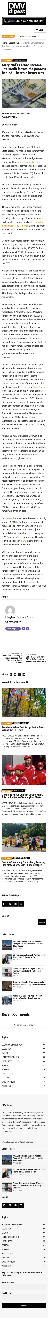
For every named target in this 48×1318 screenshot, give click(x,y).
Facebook (4, 904)
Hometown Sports (10, 1057)
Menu (41, 30)
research (10, 518)
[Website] (23, 628)
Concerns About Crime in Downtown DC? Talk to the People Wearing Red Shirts (23, 796)
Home (4, 43)
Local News (14, 43)
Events (5, 1053)
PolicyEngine (39, 387)
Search (5, 915)
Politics (5, 1065)
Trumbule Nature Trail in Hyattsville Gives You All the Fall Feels (23, 729)
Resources (7, 1078)
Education (6, 1049)
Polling (5, 1069)
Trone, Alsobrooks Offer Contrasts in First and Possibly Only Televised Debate (29, 983)
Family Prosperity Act (27, 162)
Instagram (15, 904)
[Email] (27, 628)
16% (26, 270)
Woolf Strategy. (26, 1142)
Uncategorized (9, 1082)
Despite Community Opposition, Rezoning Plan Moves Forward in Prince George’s (23, 864)
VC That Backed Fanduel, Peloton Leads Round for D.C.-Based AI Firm (29, 956)
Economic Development (12, 1045)
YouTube (21, 904)
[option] (31, 36)
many (23, 541)
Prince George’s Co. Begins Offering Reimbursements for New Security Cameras (28, 970)
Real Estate (7, 1074)
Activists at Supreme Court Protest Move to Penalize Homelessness (27, 997)
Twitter (10, 904)
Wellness (6, 1086)
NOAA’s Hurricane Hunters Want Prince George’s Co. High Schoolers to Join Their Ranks (28, 943)
